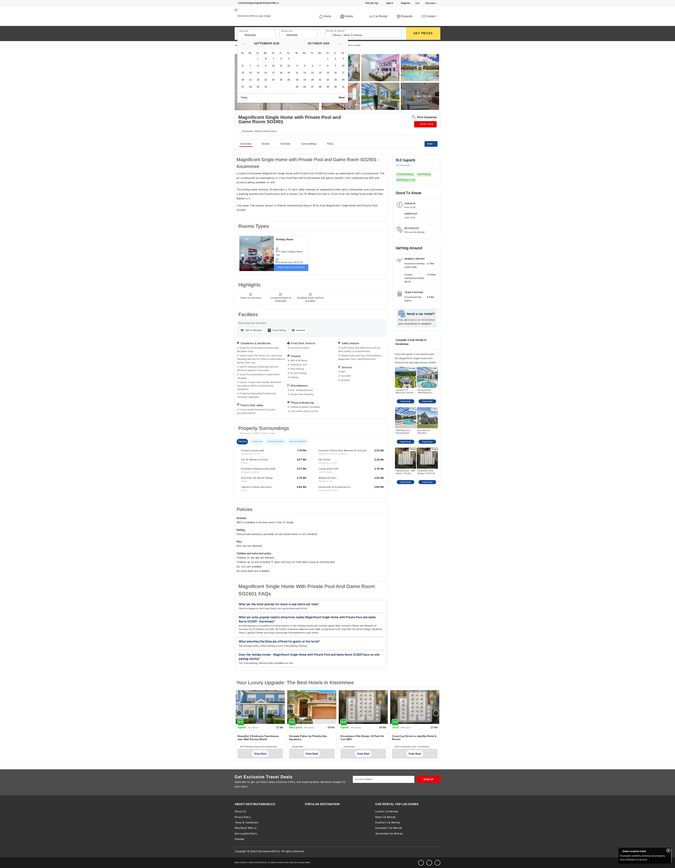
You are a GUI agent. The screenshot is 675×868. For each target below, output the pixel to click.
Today (244, 97)
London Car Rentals (386, 812)
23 (265, 79)
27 (243, 86)
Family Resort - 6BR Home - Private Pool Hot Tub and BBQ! (405, 472)
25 (281, 79)
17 (273, 72)
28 (250, 86)
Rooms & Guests (336, 31)
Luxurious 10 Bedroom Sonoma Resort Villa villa (405, 391)
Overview (246, 144)
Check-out (286, 31)
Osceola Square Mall (329, 626)
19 (288, 72)
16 (265, 72)
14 (250, 72)
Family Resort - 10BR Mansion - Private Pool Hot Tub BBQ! (425, 391)
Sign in (389, 3)
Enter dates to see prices (291, 267)
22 (258, 79)
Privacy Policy (242, 817)
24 (273, 79)
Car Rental (380, 16)
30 (265, 86)
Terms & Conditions (246, 823)
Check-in (244, 31)
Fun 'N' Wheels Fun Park (261, 629)
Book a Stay (426, 124)
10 (273, 65)
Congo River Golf (330, 629)
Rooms (266, 144)
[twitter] (429, 863)
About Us (240, 812)
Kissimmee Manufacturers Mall (304, 629)
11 (281, 65)
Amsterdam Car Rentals (389, 834)
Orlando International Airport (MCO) (414, 278)
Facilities (286, 144)
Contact (430, 16)
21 (250, 79)
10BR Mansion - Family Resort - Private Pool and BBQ (404, 431)
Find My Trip (371, 3)
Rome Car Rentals (385, 817)
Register (405, 3)
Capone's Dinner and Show (260, 633)
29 (258, 86)
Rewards (406, 16)
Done (342, 97)
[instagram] (437, 863)
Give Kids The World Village (356, 629)
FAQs (330, 144)
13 (243, 72)
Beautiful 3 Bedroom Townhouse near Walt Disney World (258, 738)
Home (327, 16)
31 (343, 86)
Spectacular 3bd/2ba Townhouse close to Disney (426, 431)
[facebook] (421, 863)
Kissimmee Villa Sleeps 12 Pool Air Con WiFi (426, 472)
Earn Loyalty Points (246, 834)
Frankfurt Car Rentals (387, 823)
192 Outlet (281, 629)
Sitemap (239, 839)
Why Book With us (246, 828)
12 (288, 65)
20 (243, 79)
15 (258, 72)
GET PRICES (423, 33)
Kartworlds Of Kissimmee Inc (291, 633)
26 (288, 79)
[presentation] (239, 713)
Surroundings (309, 144)
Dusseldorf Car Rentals (388, 828)
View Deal (405, 401)
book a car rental (418, 320)
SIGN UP (428, 779)
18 (281, 72)
